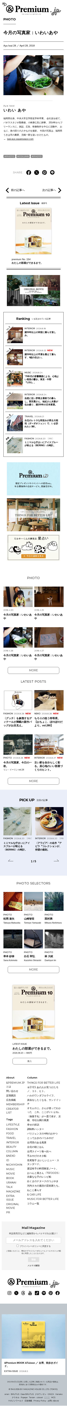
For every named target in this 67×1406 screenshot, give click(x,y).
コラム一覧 (33, 1203)
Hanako (59, 1394)
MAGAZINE (13, 1191)
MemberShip (15, 1104)
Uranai (11, 1182)
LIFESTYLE (13, 1124)
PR (8, 1212)
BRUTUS (15, 1394)
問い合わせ (12, 1091)
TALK (9, 1187)
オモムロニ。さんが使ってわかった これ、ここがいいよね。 (44, 1110)
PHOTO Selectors (33, 883)
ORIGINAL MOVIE (12, 1206)
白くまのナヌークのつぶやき (42, 1181)
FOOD (10, 1133)
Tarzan (32, 1397)
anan (7, 1394)
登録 (33, 1259)
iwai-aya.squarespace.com (20, 139)
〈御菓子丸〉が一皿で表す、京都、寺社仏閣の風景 (44, 1118)
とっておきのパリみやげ (40, 1138)
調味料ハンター (35, 1129)
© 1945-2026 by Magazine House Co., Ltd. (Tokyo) (33, 1389)
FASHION (12, 1129)
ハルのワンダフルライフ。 (41, 1095)
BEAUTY (11, 1146)
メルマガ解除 (33, 1265)
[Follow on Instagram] (9, 1293)
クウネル (15, 1397)
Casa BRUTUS (27, 1394)
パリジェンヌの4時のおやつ (42, 1133)
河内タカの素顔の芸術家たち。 (44, 1185)
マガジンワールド (15, 1400)
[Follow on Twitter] (16, 1293)
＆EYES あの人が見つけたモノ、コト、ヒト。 (42, 1089)
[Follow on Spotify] (43, 1293)
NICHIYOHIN (14, 1164)
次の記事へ (49, 190)
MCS (53, 1397)
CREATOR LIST (12, 1110)
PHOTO (9, 19)
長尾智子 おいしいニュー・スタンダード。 (43, 1162)
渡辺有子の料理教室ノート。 (42, 1168)
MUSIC (10, 1169)
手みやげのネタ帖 (36, 1155)
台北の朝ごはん (35, 1146)
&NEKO (10, 1155)
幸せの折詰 (33, 1124)
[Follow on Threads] (23, 1293)
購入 (29, 1061)
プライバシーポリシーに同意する (35, 1246)
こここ (47, 1397)
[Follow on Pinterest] (50, 1293)
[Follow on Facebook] (57, 1293)
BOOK (10, 1178)
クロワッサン (40, 1394)
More (33, 670)
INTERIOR (12, 1142)
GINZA (51, 1394)
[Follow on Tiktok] (37, 1293)
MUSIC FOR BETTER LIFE (43, 1199)
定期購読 (11, 1095)
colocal (40, 1397)
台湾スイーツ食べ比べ (39, 1151)
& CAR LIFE (34, 1194)
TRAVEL (11, 1138)
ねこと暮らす (34, 1190)
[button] (10, 861)
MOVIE (10, 1173)
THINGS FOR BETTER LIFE (43, 1082)
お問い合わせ (53, 1400)
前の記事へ (18, 190)
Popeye (24, 1397)
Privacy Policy (40, 1400)
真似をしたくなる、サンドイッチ (44, 1101)
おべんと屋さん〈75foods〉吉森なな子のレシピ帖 (44, 1174)
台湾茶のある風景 (36, 1142)
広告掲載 (11, 1099)
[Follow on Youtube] (30, 1293)
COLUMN (24, 156)
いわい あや (14, 108)
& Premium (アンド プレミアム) (33, 10)
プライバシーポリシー (35, 1251)
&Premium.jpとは (15, 1084)
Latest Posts (33, 681)
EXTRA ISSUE (10, 1197)
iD (7, 1160)
